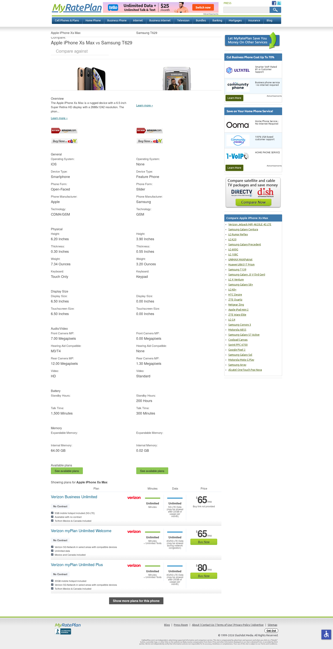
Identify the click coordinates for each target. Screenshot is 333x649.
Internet (138, 20)
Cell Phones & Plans (67, 20)
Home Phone (93, 20)
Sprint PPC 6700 (238, 344)
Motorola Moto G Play (241, 359)
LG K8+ (232, 289)
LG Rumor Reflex (238, 234)
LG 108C (233, 254)
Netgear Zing (236, 304)
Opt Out (271, 630)
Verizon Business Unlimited (74, 497)
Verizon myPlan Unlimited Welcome (81, 531)
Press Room (181, 624)
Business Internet (160, 20)
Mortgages (235, 20)
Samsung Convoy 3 (239, 324)
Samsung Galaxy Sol (240, 354)
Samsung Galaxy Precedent (244, 244)
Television (183, 20)
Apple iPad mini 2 (238, 309)
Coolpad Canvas (238, 339)
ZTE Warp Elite (237, 314)
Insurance (254, 20)
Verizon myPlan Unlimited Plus (77, 564)
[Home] (83, 625)
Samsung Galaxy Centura (243, 229)
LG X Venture (236, 279)
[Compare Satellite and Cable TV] (253, 192)
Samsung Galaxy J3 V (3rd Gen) (246, 274)
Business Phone (117, 20)
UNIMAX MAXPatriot (240, 259)
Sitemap (272, 624)
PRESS (227, 3)
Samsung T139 (237, 269)
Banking (217, 20)
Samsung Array (237, 364)
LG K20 (232, 239)
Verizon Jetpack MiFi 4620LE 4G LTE (249, 224)
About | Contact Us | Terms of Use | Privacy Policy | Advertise (228, 624)
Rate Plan (76, 7)
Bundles (201, 20)
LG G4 (231, 319)
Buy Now (204, 542)
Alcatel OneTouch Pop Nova (245, 369)
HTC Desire (235, 294)
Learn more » (59, 118)
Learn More (234, 97)
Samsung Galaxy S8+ (240, 284)
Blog (269, 20)
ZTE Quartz (235, 299)
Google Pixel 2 (237, 349)
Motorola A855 (237, 329)
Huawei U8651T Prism (241, 264)
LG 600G (233, 249)
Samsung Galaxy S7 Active (244, 334)
